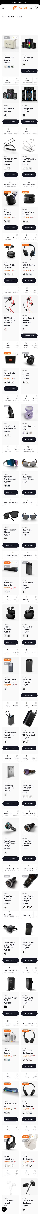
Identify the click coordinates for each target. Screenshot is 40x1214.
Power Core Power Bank (27, 681)
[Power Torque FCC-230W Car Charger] (10, 827)
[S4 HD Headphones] (29, 1089)
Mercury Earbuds (25, 374)
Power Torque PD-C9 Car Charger (27, 898)
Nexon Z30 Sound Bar (8, 584)
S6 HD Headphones (27, 1158)
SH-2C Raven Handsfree (27, 1202)
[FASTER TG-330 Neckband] (10, 145)
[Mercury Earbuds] (29, 359)
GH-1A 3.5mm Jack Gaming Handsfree (9, 320)
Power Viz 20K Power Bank (28, 944)
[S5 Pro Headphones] (10, 1142)
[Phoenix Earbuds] (10, 612)
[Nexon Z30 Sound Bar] (10, 568)
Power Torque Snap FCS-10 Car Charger (9, 945)
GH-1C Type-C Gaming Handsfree (28, 320)
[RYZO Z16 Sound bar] (10, 1089)
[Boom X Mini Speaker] (10, 43)
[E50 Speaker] (29, 94)
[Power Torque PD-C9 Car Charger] (29, 882)
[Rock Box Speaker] (10, 1036)
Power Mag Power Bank (9, 787)
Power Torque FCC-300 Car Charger (27, 843)
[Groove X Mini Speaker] (10, 359)
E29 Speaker (27, 58)
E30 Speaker (9, 108)
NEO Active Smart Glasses (10, 478)
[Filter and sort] (4, 1209)
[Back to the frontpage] (3, 16)
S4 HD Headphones (27, 1105)
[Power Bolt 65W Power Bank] (10, 665)
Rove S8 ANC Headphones (27, 1052)
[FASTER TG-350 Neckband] (29, 145)
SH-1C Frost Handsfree (8, 1202)
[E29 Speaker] (29, 43)
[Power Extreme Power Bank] (10, 718)
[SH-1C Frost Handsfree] (10, 1186)
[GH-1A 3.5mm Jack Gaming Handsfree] (10, 304)
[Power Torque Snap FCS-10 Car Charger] (10, 928)
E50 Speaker (27, 108)
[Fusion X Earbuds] (10, 198)
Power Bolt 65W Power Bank (10, 681)
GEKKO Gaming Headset (28, 266)
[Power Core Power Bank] (29, 665)
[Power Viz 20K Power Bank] (29, 928)
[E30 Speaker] (10, 94)
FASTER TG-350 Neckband (29, 160)
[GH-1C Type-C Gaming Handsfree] (29, 304)
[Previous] (3, 2)
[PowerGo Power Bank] (10, 983)
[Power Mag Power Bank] (10, 771)
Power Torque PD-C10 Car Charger (9, 898)
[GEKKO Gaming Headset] (29, 251)
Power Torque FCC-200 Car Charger (27, 788)
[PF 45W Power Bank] (29, 568)
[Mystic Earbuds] (29, 412)
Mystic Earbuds (28, 426)
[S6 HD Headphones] (29, 1142)
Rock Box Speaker (7, 1052)
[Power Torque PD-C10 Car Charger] (10, 882)
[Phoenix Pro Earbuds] (29, 612)
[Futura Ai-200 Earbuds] (10, 251)
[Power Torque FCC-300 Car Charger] (29, 827)
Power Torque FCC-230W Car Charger (10, 843)
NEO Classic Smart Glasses (28, 478)
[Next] (36, 2)
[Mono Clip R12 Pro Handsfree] (10, 412)
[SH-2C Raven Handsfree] (29, 1186)
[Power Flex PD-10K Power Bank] (29, 718)
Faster (6, 55)
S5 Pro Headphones (9, 1158)
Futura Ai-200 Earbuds (10, 266)
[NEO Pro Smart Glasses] (10, 515)
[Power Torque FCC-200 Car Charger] (29, 771)
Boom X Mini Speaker (9, 59)
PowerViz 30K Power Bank (27, 999)
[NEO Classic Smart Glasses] (29, 462)
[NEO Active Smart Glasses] (10, 462)
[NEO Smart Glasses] (29, 515)
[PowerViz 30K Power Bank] (29, 983)
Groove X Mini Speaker (9, 374)
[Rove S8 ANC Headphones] (29, 1036)
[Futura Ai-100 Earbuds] (29, 198)
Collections (10, 16)
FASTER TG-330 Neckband (10, 160)
